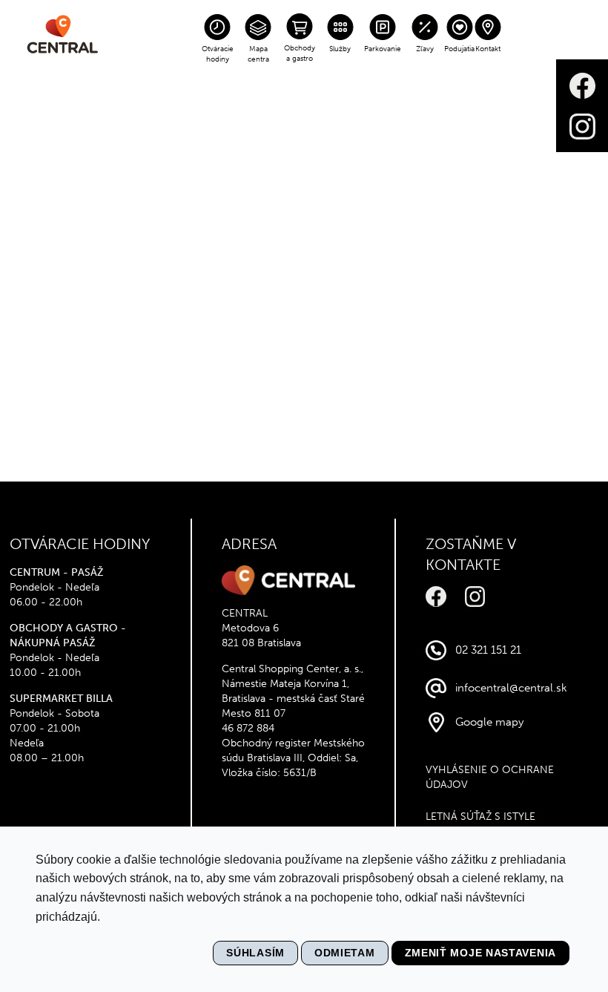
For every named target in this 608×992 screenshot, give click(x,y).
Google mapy (489, 722)
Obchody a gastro (299, 53)
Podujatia (459, 49)
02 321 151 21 (488, 650)
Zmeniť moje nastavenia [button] (480, 953)
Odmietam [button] (344, 953)
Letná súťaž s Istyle (480, 816)
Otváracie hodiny (218, 54)
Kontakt (487, 49)
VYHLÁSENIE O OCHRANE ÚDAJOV (490, 777)
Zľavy (425, 49)
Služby (340, 49)
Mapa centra (258, 54)
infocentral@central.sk (511, 687)
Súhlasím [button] (255, 953)
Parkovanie (382, 49)
